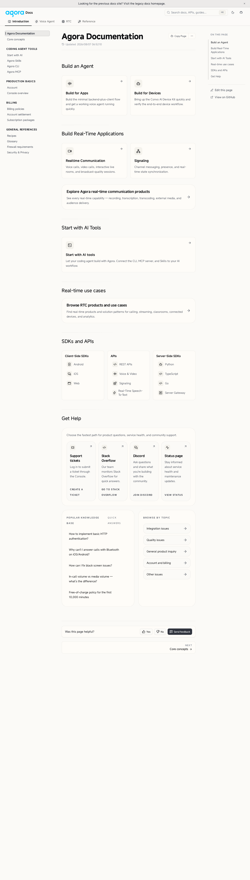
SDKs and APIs (78, 341)
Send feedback (182, 631)
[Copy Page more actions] (191, 36)
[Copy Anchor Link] (96, 66)
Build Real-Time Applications (93, 133)
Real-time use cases (84, 290)
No (162, 631)
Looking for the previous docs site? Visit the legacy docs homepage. (135, 3)
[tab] (18, 21)
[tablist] (52, 21)
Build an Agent (77, 66)
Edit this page (223, 90)
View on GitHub (225, 97)
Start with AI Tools (81, 227)
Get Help (71, 418)
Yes (148, 631)
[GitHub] (241, 12)
